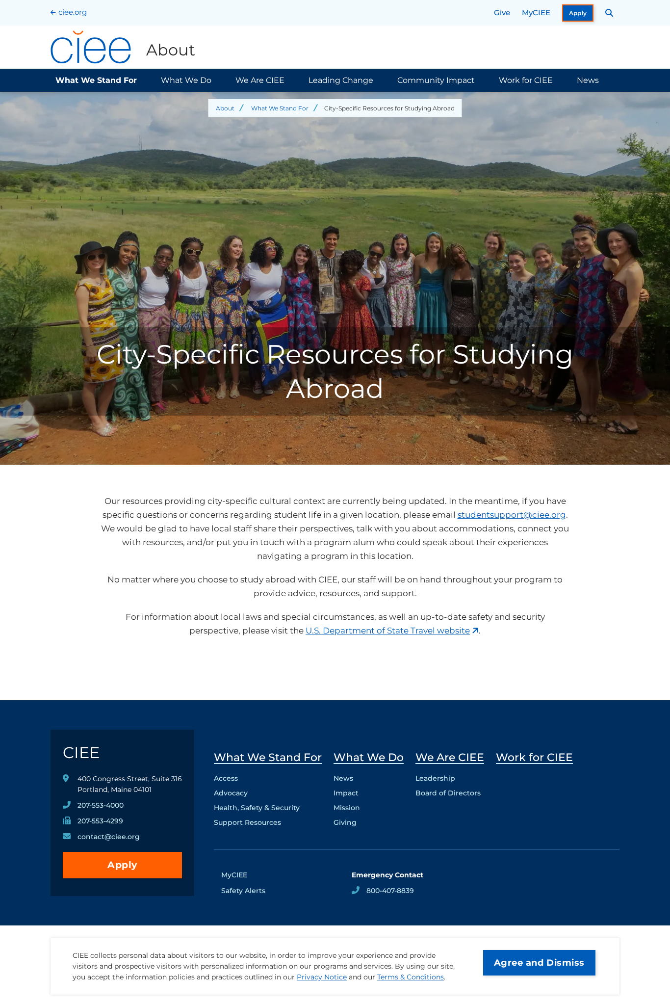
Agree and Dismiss (539, 962)
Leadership (435, 778)
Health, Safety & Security (257, 807)
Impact (346, 793)
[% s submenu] (268, 825)
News (588, 80)
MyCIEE (536, 12)
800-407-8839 (390, 890)
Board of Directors (448, 793)
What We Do (186, 80)
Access (226, 778)
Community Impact (436, 80)
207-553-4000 (100, 805)
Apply (578, 13)
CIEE (81, 752)
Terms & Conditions (410, 977)
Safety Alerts (243, 890)
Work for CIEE (526, 80)
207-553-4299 (100, 821)
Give (502, 12)
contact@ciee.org (108, 836)
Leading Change (341, 80)
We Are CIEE (259, 80)
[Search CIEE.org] (609, 13)
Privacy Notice (322, 977)
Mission (347, 807)
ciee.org (72, 12)
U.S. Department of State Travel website (388, 630)
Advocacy (231, 793)
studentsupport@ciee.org (512, 515)
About (225, 108)
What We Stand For (96, 80)
